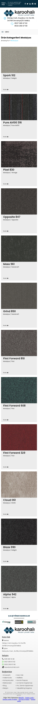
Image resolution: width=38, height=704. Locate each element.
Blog (5, 685)
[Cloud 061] (19, 494)
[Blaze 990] (19, 541)
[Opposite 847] (19, 210)
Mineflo (21, 698)
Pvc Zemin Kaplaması (25, 685)
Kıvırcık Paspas (22, 680)
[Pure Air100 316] (19, 116)
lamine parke (29, 698)
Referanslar (7, 683)
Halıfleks (20, 678)
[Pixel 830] (19, 163)
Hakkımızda (7, 678)
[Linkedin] (30, 4)
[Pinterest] (35, 4)
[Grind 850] (19, 305)
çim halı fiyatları (24, 699)
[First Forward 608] (19, 399)
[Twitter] (27, 4)
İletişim (5, 688)
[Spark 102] (19, 69)
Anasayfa (5, 41)
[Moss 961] (19, 258)
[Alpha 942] (19, 588)
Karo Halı (20, 675)
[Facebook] (25, 4)
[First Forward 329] (19, 446)
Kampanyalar (8, 680)
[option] (6, 622)
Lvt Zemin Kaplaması (24, 683)
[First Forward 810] (19, 352)
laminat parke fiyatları (10, 699)
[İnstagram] (32, 4)
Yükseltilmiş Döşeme (24, 688)
